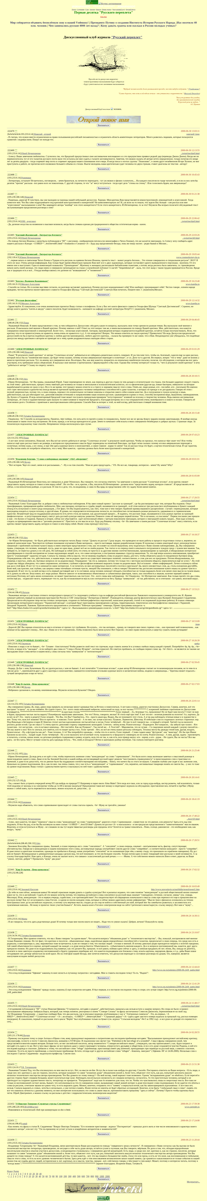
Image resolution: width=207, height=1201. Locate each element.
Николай (28, 197)
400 (74, 1176)
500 (78, 1176)
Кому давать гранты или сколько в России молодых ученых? (138, 25)
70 (50, 1176)
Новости (98, 9)
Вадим (26, 1035)
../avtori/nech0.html (191, 238)
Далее (16, 1171)
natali (24, 1123)
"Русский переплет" (126, 37)
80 (53, 1176)
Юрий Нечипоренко (31, 153)
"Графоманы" (194, 89)
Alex (25, 379)
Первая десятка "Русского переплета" (103, 12)
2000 (107, 1176)
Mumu (24, 624)
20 (34, 1174)
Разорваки (26, 178)
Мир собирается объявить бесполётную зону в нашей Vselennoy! (49, 22)
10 (30, 1174)
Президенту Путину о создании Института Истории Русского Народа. (133, 22)
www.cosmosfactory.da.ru (188, 257)
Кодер (27, 462)
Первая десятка (106, 9)
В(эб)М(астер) (31, 1107)
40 (40, 1174)
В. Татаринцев (29, 1067)
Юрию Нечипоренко (29, 257)
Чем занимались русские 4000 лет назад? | (75, 25)
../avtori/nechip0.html (190, 153)
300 (69, 1176)
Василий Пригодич (191, 93)
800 (92, 1176)
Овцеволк (26, 643)
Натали (25, 592)
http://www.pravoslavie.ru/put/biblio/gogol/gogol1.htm (175, 889)
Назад (10, 1171)
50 (43, 1176)
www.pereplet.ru (192, 1107)
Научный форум (130, 9)
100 (60, 1176)
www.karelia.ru (193, 284)
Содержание (80, 9)
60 (46, 1176)
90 (57, 1176)
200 (65, 1176)
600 (83, 1176)
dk (24, 780)
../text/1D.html (193, 819)
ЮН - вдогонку (28, 221)
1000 (102, 1176)
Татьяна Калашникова (34, 416)
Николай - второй (42, 134)
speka (197, 643)
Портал (74, 9)
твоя (197, 624)
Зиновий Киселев (29, 889)
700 (87, 1176)
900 (96, 1176)
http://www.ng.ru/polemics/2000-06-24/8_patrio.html (176, 970)
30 (37, 1174)
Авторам (92, 9)
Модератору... (193, 1182)
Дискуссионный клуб (118, 9)
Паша (26, 323)
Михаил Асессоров (30, 284)
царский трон (193, 134)
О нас (87, 9)
